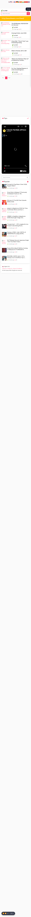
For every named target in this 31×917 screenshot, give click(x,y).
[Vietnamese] (27, 2)
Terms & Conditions (17, 268)
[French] (15, 2)
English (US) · (7, 266)
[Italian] (19, 2)
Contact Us (9, 268)
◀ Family (28, 9)
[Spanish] (21, 2)
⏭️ (5, 913)
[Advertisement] (15, 97)
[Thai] (29, 2)
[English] (11, 2)
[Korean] (9, 2)
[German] (17, 2)
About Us (4, 268)
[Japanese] (13, 2)
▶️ (3, 913)
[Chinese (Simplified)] (25, 2)
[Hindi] (23, 2)
